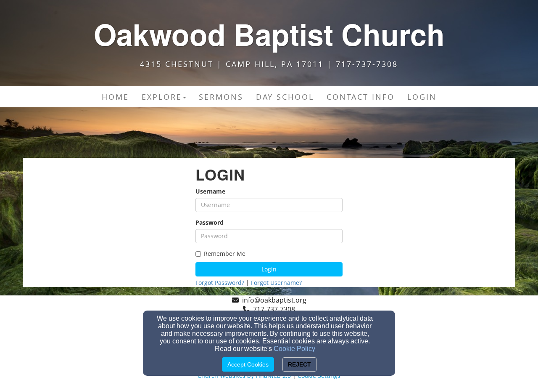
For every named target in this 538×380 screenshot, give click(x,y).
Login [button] (422, 97)
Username (210, 191)
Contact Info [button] (361, 97)
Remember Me (224, 254)
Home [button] (115, 97)
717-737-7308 (274, 309)
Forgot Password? (219, 283)
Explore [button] (162, 97)
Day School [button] (285, 97)
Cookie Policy (294, 348)
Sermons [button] (221, 97)
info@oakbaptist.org (274, 300)
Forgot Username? (276, 283)
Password (209, 222)
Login (269, 269)
